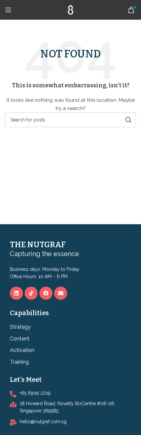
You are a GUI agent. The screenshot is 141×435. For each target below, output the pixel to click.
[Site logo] (70, 9)
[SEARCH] (128, 119)
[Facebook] (45, 293)
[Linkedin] (16, 293)
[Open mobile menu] (8, 9)
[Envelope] (60, 293)
